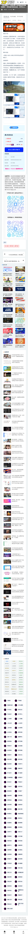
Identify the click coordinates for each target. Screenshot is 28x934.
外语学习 (21, 670)
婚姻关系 (7, 672)
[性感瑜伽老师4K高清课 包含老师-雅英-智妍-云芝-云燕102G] (7, 519)
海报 (12, 246)
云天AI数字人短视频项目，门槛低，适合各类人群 (7, 285)
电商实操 (21, 682)
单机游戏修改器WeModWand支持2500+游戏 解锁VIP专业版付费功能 (18, 507)
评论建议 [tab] (14, 16)
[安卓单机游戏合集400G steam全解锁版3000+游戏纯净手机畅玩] (7, 550)
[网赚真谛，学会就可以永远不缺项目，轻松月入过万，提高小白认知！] (20, 269)
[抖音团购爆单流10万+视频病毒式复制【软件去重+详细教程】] (20, 279)
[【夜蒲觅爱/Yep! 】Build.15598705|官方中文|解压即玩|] (7, 555)
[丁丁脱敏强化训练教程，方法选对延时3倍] (7, 375)
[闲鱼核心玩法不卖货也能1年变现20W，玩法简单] (8, 320)
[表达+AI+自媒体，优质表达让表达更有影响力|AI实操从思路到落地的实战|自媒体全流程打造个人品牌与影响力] (20, 331)
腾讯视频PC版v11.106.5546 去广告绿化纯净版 (18, 640)
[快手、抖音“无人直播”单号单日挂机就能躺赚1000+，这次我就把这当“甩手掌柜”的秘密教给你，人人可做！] (20, 310)
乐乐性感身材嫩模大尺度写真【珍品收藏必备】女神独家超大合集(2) (18, 405)
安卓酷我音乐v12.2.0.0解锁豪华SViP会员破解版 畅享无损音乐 (18, 465)
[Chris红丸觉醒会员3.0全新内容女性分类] (7, 605)
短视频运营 (14, 684)
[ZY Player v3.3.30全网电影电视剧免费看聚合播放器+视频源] (7, 592)
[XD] (2, 9)
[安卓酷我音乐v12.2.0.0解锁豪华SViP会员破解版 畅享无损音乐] (7, 467)
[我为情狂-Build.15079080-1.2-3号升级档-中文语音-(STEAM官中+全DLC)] (7, 495)
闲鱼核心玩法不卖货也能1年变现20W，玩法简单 (7, 326)
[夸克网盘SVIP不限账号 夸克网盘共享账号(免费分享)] (7, 381)
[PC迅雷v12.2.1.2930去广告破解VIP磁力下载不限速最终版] (7, 435)
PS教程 (13, 661)
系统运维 (7, 686)
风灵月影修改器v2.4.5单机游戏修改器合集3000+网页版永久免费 (18, 411)
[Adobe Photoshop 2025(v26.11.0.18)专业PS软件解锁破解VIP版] (7, 513)
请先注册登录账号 (14, 149)
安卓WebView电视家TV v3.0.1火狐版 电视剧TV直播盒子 (18, 532)
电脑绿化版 (7, 684)
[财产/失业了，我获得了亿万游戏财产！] (7, 586)
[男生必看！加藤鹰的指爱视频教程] (7, 398)
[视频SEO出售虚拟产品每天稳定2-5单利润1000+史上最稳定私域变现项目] (8, 269)
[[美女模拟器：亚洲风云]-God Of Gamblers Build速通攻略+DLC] (7, 441)
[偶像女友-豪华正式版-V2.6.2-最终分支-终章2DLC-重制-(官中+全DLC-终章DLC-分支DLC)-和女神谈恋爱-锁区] (7, 447)
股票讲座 (7, 691)
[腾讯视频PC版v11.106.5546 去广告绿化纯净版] (7, 640)
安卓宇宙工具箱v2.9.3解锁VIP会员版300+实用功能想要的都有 (18, 580)
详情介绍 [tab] (7, 16)
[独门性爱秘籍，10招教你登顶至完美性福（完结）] (7, 573)
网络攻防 (7, 689)
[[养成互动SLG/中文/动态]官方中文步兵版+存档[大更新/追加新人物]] (7, 483)
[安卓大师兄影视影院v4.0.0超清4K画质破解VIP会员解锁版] (7, 598)
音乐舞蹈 (14, 693)
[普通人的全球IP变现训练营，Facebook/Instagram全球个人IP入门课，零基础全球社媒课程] (8, 341)
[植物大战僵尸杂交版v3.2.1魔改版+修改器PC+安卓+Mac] (7, 622)
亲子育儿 (7, 663)
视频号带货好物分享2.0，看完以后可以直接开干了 (20, 306)
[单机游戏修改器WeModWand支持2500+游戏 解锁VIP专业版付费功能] (7, 507)
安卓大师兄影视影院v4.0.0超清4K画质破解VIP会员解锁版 (18, 598)
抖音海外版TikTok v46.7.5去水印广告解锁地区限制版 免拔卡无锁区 (18, 356)
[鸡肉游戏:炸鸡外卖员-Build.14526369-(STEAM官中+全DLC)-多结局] (7, 453)
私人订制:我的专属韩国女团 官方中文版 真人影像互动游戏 (18, 429)
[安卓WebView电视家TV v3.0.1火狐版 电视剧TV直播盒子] (7, 531)
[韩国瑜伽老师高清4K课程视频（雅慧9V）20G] (7, 526)
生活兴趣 (14, 682)
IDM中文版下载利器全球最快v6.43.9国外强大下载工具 (18, 568)
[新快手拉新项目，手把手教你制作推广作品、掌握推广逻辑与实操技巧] (20, 320)
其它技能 (14, 668)
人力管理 (14, 663)
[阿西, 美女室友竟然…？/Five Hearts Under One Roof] (7, 610)
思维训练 (7, 677)
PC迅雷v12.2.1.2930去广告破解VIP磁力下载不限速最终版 (18, 435)
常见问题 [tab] (21, 16)
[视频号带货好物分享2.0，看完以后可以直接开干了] (20, 299)
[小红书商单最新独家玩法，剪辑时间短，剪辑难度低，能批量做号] (8, 309)
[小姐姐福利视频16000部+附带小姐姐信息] (7, 362)
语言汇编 (7, 693)
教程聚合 (14, 679)
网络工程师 (21, 686)
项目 (5, 242)
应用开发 (14, 675)
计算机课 (21, 691)
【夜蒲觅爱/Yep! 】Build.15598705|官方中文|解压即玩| (18, 556)
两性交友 (21, 661)
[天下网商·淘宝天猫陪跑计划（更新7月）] (20, 341)
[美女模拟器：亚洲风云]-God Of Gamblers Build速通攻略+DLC (18, 441)
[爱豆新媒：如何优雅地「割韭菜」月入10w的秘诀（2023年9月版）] (8, 300)
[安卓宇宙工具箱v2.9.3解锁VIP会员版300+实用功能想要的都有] (7, 580)
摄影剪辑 (21, 677)
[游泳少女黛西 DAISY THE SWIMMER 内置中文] (7, 561)
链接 (17, 246)
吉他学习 (14, 670)
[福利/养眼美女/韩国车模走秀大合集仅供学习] (7, 634)
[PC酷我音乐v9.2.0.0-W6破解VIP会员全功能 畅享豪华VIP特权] (7, 646)
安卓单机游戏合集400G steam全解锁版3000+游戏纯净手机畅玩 (18, 550)
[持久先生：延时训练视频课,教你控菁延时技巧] (7, 471)
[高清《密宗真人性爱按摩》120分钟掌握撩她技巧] (7, 386)
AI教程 (7, 661)
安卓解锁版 (21, 672)
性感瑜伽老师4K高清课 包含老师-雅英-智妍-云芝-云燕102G (18, 519)
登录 (22, 2)
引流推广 (21, 675)
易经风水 (7, 682)
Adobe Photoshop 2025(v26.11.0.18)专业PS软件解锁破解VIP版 (17, 513)
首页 (10, 20)
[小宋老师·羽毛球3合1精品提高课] (8, 332)
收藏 (7, 246)
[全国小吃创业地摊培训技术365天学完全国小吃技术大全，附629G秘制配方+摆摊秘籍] (7, 627)
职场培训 (21, 689)
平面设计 (7, 675)
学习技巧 (14, 672)
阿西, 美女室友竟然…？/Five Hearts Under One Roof (18, 610)
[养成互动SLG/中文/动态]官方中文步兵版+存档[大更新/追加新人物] (18, 483)
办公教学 (21, 668)
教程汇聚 (7, 679)
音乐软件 (21, 693)
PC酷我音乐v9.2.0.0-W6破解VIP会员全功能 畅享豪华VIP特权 (18, 646)
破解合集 (21, 684)
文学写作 (21, 679)
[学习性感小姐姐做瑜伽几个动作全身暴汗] (7, 489)
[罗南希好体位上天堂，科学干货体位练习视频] (7, 417)
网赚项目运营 (14, 689)
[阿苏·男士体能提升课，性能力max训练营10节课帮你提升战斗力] (7, 616)
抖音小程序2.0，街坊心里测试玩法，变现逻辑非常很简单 (20, 296)
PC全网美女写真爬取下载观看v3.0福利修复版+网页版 (18, 393)
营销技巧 (14, 691)
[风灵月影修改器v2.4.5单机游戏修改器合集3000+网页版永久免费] (7, 411)
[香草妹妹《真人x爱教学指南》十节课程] (7, 537)
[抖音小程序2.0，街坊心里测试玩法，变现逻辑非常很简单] (20, 289)
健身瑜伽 (7, 668)
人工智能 (21, 663)
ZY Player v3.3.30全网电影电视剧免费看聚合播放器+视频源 (18, 592)
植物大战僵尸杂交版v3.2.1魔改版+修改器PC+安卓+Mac (18, 622)
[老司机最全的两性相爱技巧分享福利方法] (7, 422)
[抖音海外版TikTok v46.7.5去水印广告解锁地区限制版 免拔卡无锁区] (7, 357)
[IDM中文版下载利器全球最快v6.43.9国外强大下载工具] (7, 568)
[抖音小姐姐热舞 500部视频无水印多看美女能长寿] (7, 477)
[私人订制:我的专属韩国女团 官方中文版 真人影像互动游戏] (7, 429)
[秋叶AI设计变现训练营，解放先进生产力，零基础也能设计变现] (8, 289)
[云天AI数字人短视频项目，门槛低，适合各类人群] (8, 280)
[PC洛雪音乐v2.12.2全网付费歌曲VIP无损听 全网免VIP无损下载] (7, 543)
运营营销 (14, 20)
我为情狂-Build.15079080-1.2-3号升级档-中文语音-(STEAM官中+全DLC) (18, 495)
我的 (14, 933)
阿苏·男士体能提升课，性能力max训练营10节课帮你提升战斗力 (18, 616)
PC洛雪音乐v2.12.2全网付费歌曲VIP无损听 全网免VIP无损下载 (18, 544)
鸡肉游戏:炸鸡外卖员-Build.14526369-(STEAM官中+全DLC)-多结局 (18, 453)
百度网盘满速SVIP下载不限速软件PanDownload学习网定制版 (18, 369)
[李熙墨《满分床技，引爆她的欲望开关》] (7, 501)
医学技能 (7, 670)
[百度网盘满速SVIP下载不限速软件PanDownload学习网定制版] (7, 368)
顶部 (23, 933)
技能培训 (14, 677)
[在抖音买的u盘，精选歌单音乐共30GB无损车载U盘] (7, 654)
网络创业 (5, 9)
